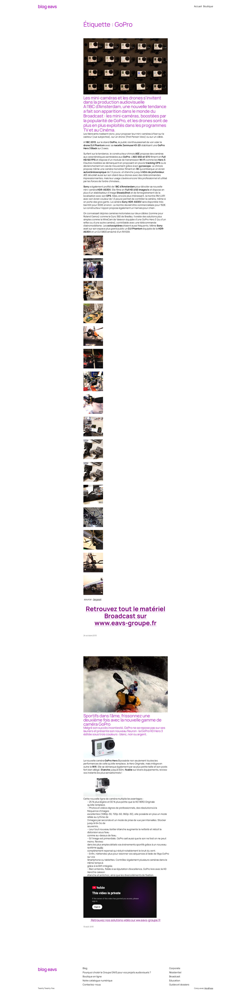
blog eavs (47, 6)
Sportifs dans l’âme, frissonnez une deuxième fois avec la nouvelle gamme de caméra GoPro (122, 720)
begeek (97, 599)
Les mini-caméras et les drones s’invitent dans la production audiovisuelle (122, 100)
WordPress (208, 988)
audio (100, 847)
